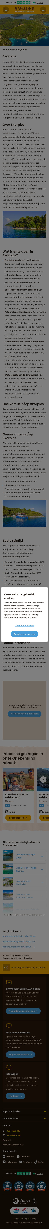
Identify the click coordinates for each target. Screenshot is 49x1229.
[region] (24, 614)
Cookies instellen (24, 625)
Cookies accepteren (24, 634)
